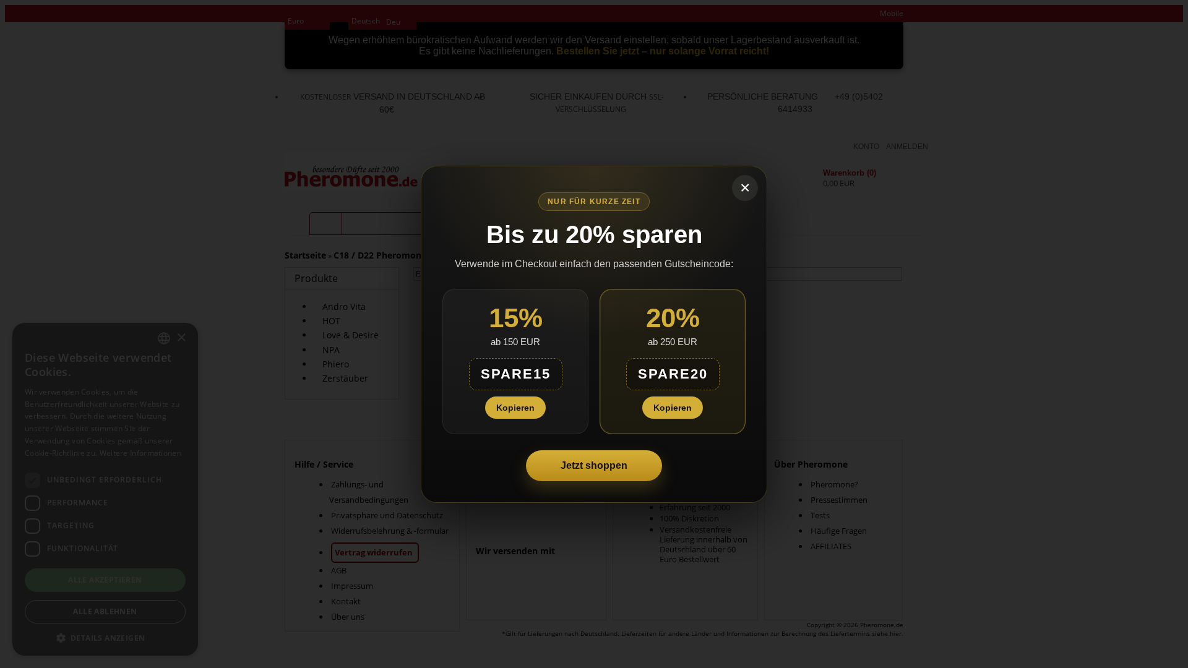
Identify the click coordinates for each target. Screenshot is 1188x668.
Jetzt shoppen (594, 465)
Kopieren (515, 408)
